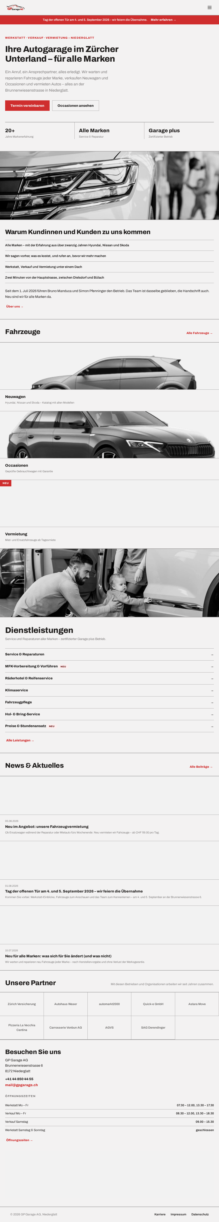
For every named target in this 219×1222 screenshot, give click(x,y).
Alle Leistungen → (20, 740)
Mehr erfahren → (163, 19)
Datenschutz (200, 1214)
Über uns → (15, 306)
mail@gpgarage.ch (21, 1085)
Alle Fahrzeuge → (199, 333)
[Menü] (209, 7)
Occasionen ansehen (76, 105)
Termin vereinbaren (27, 105)
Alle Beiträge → (201, 766)
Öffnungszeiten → (19, 1140)
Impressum (178, 1214)
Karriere (160, 1214)
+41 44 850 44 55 (19, 1079)
